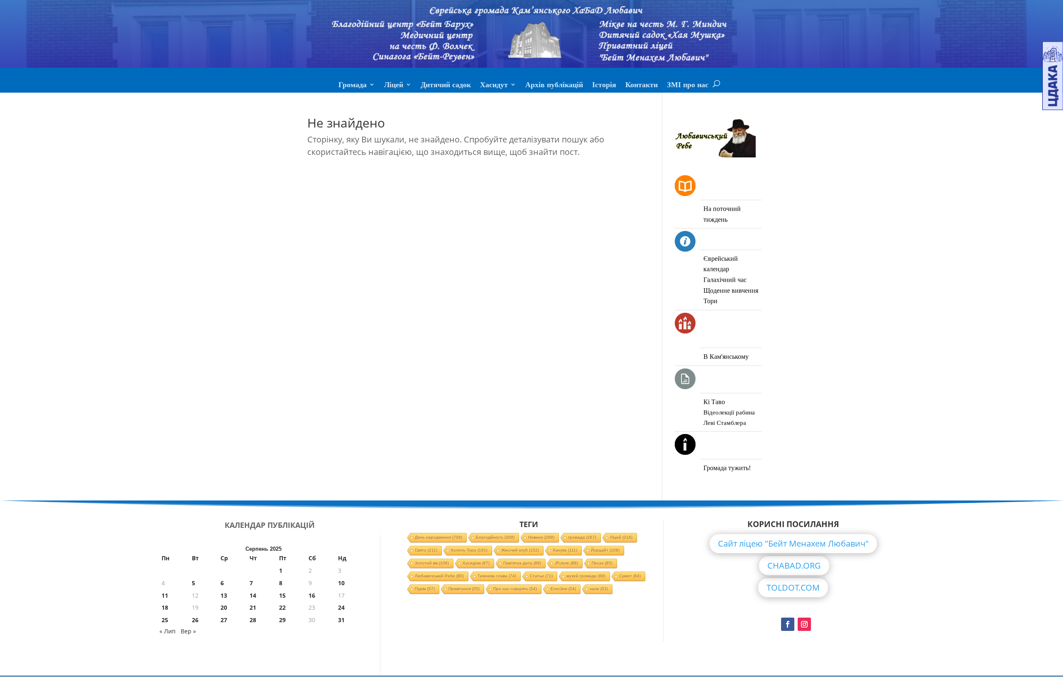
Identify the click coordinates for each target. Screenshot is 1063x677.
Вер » (188, 631)
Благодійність (495, 537)
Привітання (464, 588)
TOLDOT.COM (793, 587)
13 (223, 595)
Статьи (541, 576)
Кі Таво (714, 401)
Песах (602, 563)
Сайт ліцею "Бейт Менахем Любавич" (793, 543)
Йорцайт (605, 550)
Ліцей (393, 85)
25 (165, 620)
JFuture (566, 563)
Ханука (565, 550)
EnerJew (563, 588)
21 (253, 607)
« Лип (167, 631)
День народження (438, 537)
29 (282, 620)
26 (195, 620)
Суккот (630, 576)
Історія (604, 85)
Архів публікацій (554, 85)
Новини (541, 537)
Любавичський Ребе (439, 576)
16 (312, 595)
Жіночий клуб (520, 550)
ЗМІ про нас (687, 85)
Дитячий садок (446, 85)
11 (165, 595)
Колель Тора (469, 550)
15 (282, 595)
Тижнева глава (497, 576)
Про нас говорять (515, 588)
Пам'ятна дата (522, 563)
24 (341, 607)
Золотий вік (432, 563)
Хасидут (494, 85)
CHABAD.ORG (794, 565)
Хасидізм (476, 563)
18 (165, 607)
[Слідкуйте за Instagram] (804, 624)
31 (341, 620)
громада (582, 537)
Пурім (425, 588)
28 (253, 620)
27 (223, 620)
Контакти (641, 85)
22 (282, 607)
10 (341, 583)
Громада (352, 85)
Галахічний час (725, 279)
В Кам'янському (726, 356)
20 (223, 607)
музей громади (585, 576)
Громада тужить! (727, 467)
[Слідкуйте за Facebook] (787, 624)
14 (253, 595)
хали (599, 588)
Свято (426, 550)
